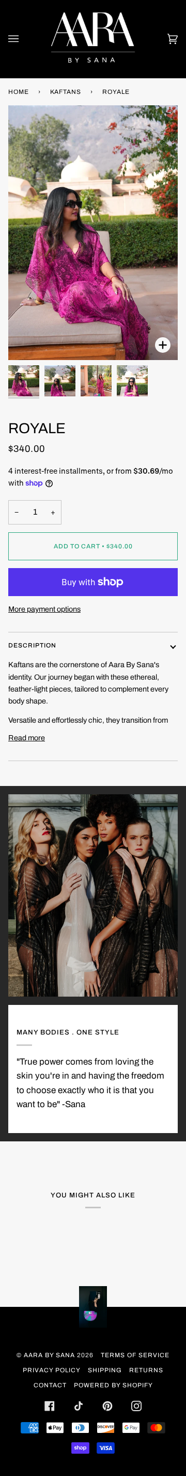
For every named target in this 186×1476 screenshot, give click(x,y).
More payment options (44, 609)
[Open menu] (23, 39)
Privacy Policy (52, 1370)
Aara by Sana (49, 1355)
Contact (50, 1385)
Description (32, 645)
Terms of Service (135, 1355)
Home (18, 91)
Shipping (105, 1370)
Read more (26, 738)
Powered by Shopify (113, 1385)
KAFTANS (65, 91)
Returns (146, 1370)
